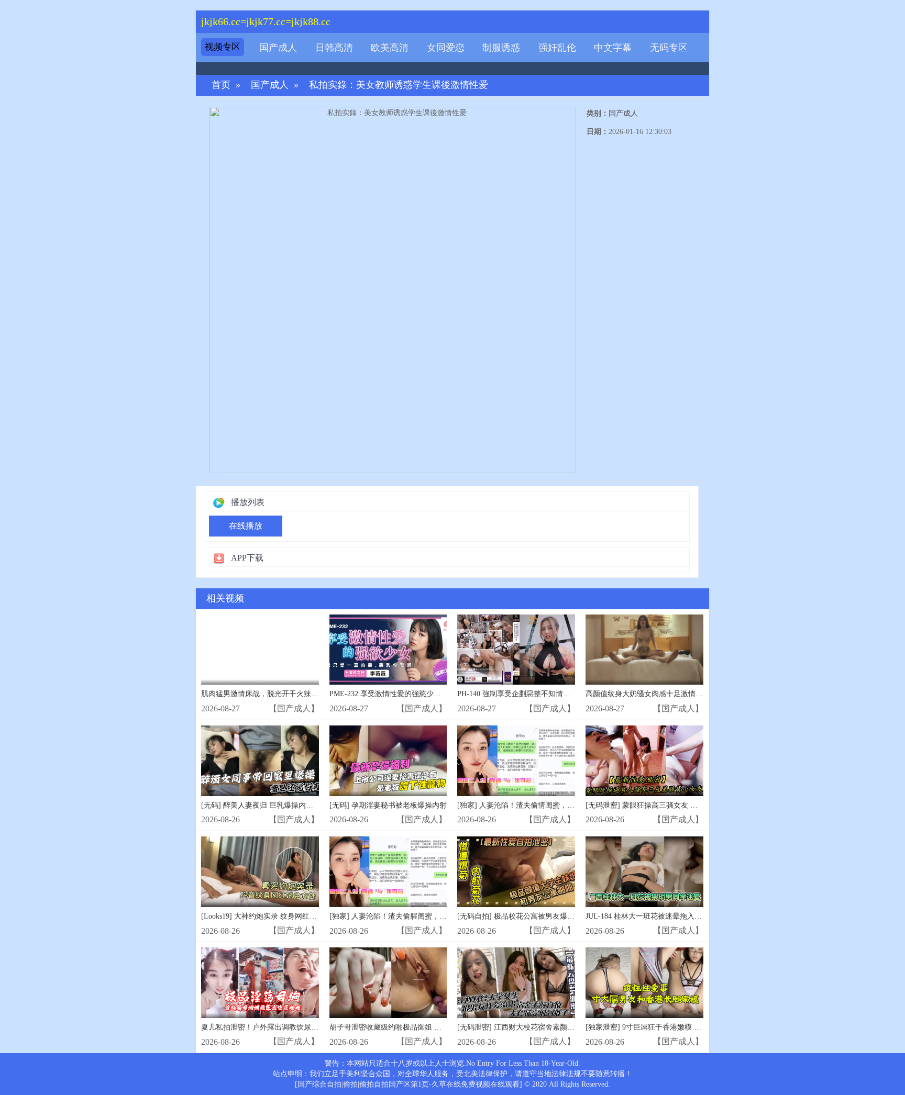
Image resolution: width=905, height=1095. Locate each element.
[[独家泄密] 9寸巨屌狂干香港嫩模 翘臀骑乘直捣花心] (644, 982)
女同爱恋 (446, 47)
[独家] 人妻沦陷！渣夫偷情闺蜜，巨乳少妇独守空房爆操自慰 (556, 805)
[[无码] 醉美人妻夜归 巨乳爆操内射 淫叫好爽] (260, 760)
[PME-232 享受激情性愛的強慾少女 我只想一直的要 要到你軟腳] (388, 649)
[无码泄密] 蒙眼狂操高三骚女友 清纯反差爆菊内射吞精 (675, 805)
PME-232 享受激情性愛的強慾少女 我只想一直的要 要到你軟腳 (431, 694)
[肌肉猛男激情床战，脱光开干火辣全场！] (260, 649)
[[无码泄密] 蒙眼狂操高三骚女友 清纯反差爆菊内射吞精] (644, 760)
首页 (221, 85)
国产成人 (278, 47)
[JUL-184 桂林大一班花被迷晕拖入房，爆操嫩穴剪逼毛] (644, 871)
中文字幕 (613, 47)
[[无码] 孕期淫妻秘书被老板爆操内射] (388, 760)
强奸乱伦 (557, 47)
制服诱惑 (501, 47)
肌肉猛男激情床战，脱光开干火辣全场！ (267, 694)
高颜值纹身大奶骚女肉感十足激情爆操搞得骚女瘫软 (670, 694)
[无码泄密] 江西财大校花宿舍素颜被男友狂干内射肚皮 (545, 1027)
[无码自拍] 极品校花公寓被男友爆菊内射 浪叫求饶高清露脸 (553, 916)
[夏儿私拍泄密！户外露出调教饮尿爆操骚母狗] (260, 982)
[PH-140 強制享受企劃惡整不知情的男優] (516, 649)
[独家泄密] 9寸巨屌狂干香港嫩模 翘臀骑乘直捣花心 (669, 1027)
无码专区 (669, 47)
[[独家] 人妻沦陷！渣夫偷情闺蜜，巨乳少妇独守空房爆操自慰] (516, 760)
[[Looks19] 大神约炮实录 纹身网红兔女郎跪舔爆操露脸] (260, 871)
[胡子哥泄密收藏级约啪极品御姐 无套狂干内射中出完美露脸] (388, 982)
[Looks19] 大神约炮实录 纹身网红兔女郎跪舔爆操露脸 (288, 916)
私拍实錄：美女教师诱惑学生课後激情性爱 (398, 85)
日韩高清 (334, 47)
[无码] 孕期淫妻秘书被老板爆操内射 (388, 805)
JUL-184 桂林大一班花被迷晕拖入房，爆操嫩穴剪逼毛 (673, 916)
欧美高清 (390, 47)
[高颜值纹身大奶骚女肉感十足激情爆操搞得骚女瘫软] (644, 649)
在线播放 (245, 525)
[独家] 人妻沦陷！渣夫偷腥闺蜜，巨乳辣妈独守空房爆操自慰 (428, 916)
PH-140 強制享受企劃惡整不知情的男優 (521, 694)
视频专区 (222, 47)
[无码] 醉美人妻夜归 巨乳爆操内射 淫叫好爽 (273, 805)
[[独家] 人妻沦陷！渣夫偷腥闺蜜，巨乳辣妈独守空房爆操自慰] (388, 871)
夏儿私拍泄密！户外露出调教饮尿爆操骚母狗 (274, 1027)
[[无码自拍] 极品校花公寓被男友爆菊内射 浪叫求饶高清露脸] (516, 871)
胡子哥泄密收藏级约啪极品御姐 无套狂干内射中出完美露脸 (425, 1027)
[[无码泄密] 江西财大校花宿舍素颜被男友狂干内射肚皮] (516, 982)
